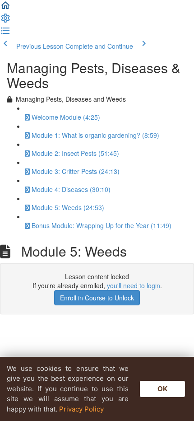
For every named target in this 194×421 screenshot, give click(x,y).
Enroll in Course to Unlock (97, 297)
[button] (5, 8)
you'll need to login (133, 285)
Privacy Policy (81, 409)
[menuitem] (5, 20)
